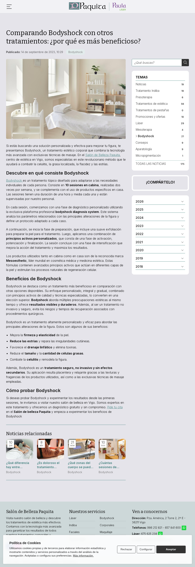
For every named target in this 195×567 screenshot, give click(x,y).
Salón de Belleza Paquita (102, 155)
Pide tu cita (115, 407)
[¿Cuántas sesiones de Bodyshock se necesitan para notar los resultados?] (112, 449)
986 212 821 (154, 527)
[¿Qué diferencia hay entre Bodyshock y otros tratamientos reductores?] (19, 449)
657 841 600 (173, 527)
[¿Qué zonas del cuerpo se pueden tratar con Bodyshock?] (81, 449)
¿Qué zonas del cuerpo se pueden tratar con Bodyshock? (81, 465)
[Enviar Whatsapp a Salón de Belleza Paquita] (184, 528)
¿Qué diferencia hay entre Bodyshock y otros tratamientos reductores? (17, 465)
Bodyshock (75, 52)
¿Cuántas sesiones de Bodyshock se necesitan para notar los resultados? (109, 465)
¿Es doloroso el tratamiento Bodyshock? (48, 465)
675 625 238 (149, 533)
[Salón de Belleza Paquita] (97, 6)
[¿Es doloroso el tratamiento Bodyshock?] (50, 449)
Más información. (83, 555)
